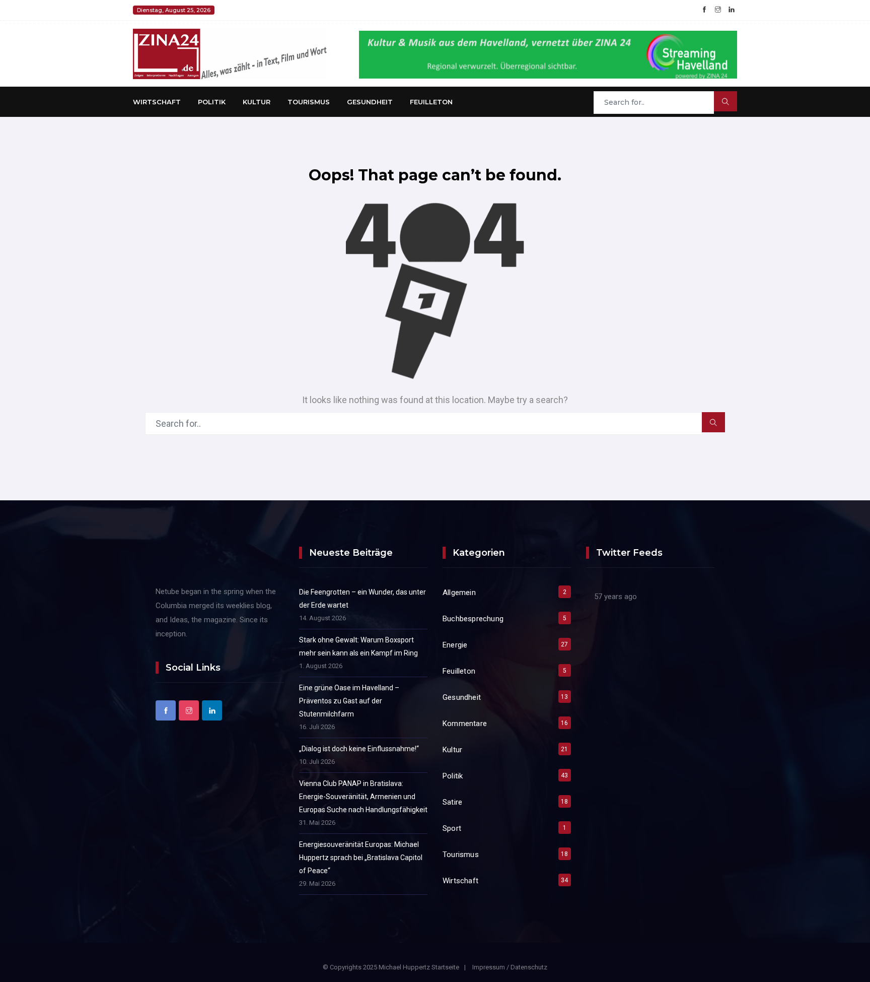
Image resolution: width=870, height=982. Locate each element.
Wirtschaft (157, 102)
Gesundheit (370, 102)
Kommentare (465, 723)
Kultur (256, 102)
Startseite (445, 967)
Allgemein (459, 592)
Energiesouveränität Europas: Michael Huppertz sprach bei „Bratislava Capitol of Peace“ (360, 857)
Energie (455, 644)
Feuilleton (431, 102)
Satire (452, 802)
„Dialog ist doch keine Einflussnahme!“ (359, 749)
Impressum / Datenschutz (509, 967)
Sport (452, 828)
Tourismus (308, 102)
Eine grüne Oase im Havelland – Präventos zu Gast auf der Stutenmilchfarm (349, 701)
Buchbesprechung (473, 618)
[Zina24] (230, 53)
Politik (212, 102)
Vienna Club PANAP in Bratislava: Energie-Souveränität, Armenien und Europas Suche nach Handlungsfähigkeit (363, 796)
